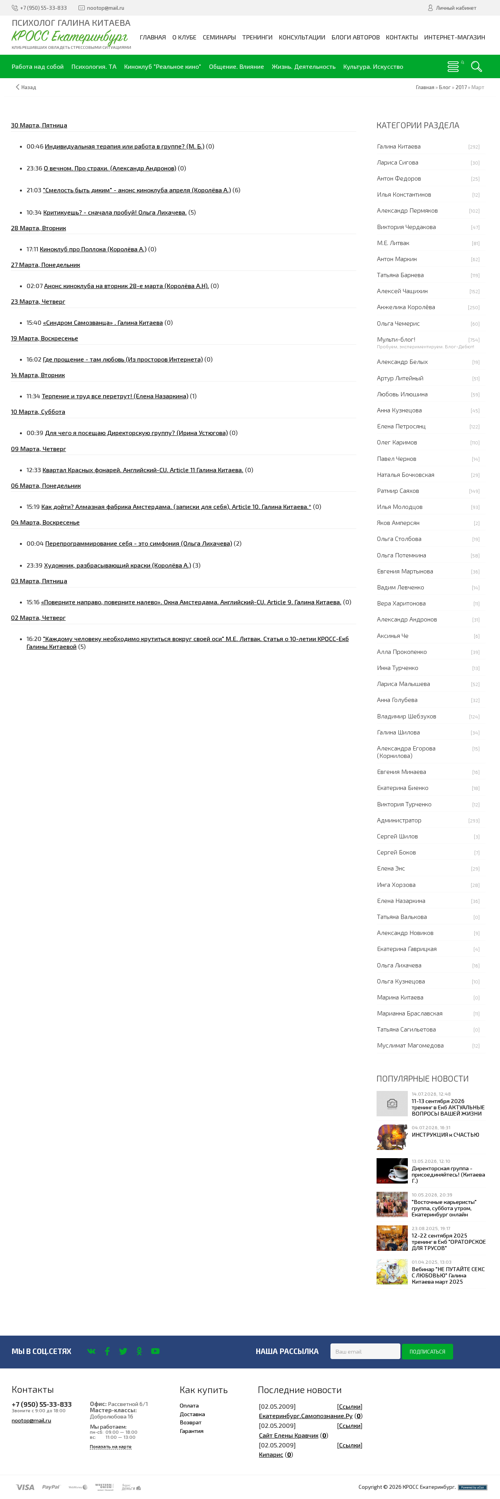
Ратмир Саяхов (398, 490)
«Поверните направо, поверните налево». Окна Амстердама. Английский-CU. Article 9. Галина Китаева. (191, 601)
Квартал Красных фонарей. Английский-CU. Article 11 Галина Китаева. (143, 469)
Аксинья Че (393, 635)
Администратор (399, 820)
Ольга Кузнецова (401, 981)
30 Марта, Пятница (39, 125)
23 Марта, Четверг (38, 301)
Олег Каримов (397, 442)
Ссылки (350, 1406)
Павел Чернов (396, 458)
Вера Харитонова (401, 603)
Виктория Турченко (404, 804)
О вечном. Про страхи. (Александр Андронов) (110, 168)
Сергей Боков (396, 852)
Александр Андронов (407, 619)
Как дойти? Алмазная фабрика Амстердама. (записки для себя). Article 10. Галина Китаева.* (176, 506)
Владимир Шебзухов (406, 716)
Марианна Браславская (410, 1013)
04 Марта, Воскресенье (45, 522)
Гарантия (192, 1430)
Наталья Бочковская (405, 474)
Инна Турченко (397, 667)
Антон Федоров (399, 178)
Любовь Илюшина (402, 394)
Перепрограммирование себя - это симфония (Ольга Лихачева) (138, 543)
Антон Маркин (397, 258)
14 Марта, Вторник (38, 374)
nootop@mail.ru (31, 1420)
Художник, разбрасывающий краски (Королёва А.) (117, 565)
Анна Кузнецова (399, 410)
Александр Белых (402, 361)
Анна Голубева (397, 699)
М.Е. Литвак (393, 242)
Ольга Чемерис (398, 323)
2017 (461, 87)
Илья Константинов (404, 194)
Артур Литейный (400, 377)
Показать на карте (111, 1446)
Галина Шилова (398, 732)
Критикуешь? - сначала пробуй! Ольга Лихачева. (115, 212)
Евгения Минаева (401, 771)
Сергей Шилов (397, 836)
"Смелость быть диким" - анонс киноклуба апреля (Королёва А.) (137, 189)
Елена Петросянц (401, 426)
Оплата (189, 1405)
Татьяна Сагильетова (406, 1029)
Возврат (191, 1422)
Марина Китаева (400, 997)
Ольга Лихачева (399, 965)
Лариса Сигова (397, 162)
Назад (28, 87)
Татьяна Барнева (400, 274)
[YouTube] (155, 1351)
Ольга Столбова (399, 538)
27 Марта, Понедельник (45, 264)
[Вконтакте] (91, 1351)
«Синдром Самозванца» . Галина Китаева (103, 322)
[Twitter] (123, 1351)
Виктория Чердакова (406, 226)
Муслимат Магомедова (410, 1045)
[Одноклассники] (139, 1351)
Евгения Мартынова (405, 571)
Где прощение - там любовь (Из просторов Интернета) (123, 359)
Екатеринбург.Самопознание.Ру (306, 1415)
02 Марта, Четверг (38, 617)
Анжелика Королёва (406, 306)
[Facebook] (107, 1351)
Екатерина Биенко (403, 787)
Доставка (192, 1413)
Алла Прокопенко (402, 651)
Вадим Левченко (400, 587)
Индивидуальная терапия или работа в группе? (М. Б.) (124, 146)
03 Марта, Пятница (39, 580)
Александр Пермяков (407, 210)
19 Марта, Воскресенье (44, 338)
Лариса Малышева (403, 683)
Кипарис (271, 1454)
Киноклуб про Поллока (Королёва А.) (93, 249)
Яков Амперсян (398, 522)
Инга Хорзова (396, 884)
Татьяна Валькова (402, 916)
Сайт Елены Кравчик (288, 1435)
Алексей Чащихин (402, 290)
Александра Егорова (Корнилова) (406, 751)
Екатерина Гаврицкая (407, 948)
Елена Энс (391, 868)
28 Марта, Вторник (38, 227)
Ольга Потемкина (401, 555)
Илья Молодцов (400, 506)
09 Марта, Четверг (38, 448)
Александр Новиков (405, 932)
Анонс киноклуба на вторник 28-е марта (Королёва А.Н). (126, 285)
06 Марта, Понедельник (46, 485)
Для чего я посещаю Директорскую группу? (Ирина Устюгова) (136, 432)
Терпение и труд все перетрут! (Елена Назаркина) (115, 395)
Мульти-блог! (396, 339)
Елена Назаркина (401, 900)
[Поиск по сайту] (476, 66)
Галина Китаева (399, 146)
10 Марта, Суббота (38, 411)
